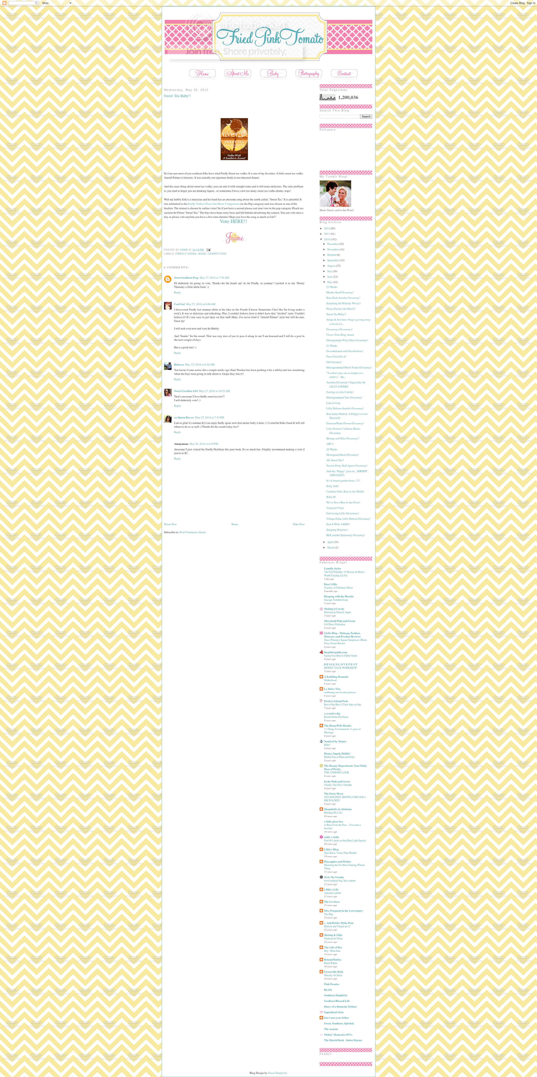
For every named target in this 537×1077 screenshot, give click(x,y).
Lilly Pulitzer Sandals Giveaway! (345, 408)
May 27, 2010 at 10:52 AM (214, 391)
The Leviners (332, 901)
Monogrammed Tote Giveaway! (344, 397)
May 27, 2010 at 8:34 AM (200, 364)
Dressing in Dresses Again (337, 612)
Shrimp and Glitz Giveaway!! (342, 438)
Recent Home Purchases (336, 716)
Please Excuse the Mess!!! (341, 309)
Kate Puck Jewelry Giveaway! (343, 298)
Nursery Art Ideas (333, 975)
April (330, 542)
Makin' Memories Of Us (338, 1035)
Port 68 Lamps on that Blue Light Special (345, 840)
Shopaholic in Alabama (338, 809)
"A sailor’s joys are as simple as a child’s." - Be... (344, 375)
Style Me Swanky (334, 877)
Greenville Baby (333, 972)
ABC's (330, 444)
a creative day (332, 713)
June (330, 276)
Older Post (299, 524)
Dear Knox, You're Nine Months (340, 852)
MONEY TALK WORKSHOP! (340, 667)
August (331, 266)
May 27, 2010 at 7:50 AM (214, 277)
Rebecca (179, 364)
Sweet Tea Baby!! (336, 314)
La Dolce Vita (332, 689)
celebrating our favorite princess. (340, 692)
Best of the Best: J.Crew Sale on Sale (342, 704)
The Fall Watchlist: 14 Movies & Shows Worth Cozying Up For (344, 573)
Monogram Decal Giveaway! (342, 455)
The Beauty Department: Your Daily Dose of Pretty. (345, 767)
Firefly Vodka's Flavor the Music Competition (214, 204)
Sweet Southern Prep (186, 277)
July (330, 271)
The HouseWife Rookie (337, 725)
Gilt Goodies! (334, 362)
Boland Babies (332, 959)
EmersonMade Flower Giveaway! (345, 423)
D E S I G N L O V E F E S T (340, 664)
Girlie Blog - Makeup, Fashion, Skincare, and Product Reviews (342, 634)
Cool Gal (179, 304)
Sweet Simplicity (277, 1073)
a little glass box (333, 821)
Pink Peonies (331, 984)
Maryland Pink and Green (339, 621)
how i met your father (336, 1018)
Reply (177, 292)
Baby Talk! (332, 486)
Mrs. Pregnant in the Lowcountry (343, 911)
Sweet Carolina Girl (186, 391)
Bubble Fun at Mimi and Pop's (339, 756)
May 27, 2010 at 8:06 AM (200, 304)
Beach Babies (331, 963)
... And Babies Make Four (339, 923)
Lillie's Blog (331, 849)
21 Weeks (331, 345)
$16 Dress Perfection (334, 624)
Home (234, 524)
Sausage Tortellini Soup (336, 599)
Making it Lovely (334, 609)
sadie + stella (331, 837)
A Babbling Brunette (336, 677)
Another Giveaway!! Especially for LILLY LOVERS (345, 384)
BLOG (328, 990)
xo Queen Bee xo (184, 417)
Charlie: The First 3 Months (338, 784)
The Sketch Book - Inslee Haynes (343, 1040)
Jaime (184, 249)
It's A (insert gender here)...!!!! (343, 480)
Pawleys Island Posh (336, 701)
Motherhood (330, 680)
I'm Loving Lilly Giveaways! (342, 513)
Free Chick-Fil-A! (336, 356)
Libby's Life (331, 889)
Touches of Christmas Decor (338, 587)
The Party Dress (333, 793)
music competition (212, 253)
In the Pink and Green (337, 781)
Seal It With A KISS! (337, 524)
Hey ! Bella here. (332, 950)
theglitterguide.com (335, 652)
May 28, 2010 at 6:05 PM (203, 444)
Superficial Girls (334, 1012)
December (333, 244)
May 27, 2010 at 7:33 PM (209, 417)
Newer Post (170, 524)
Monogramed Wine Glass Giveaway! (347, 340)
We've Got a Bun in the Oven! (343, 502)
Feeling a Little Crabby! (340, 392)
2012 (327, 228)
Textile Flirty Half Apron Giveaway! (346, 465)
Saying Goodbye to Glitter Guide (340, 655)
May (330, 282)
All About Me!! (335, 460)
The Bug (328, 914)
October (332, 255)
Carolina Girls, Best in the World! (345, 491)
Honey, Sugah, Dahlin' (337, 753)
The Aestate (331, 1029)
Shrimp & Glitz (333, 935)
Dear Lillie (330, 584)
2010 (327, 239)
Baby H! (331, 497)
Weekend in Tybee (333, 938)
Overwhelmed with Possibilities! (344, 351)
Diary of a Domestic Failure (340, 1006)
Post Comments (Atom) (193, 532)
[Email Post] (208, 249)
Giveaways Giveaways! (339, 329)
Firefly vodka (186, 253)
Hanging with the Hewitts (339, 596)
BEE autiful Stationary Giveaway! (345, 535)
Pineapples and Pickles (337, 861)
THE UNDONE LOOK (336, 772)
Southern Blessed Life (337, 1001)
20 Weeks (331, 449)
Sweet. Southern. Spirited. (339, 1023)
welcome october (332, 892)
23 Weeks (331, 287)
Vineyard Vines (335, 508)
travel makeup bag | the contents (340, 880)
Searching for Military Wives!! (343, 303)
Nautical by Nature (335, 741)
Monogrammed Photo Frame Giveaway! (348, 367)
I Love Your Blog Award (340, 335)
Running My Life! (333, 812)
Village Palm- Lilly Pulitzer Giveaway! (348, 519)
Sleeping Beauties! (337, 529)
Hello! (327, 744)
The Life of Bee (333, 947)
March (331, 547)
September (333, 260)
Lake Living (333, 403)
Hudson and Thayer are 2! (337, 926)
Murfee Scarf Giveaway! (340, 292)
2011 (327, 234)
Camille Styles (332, 568)
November (333, 249)
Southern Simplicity (336, 995)
